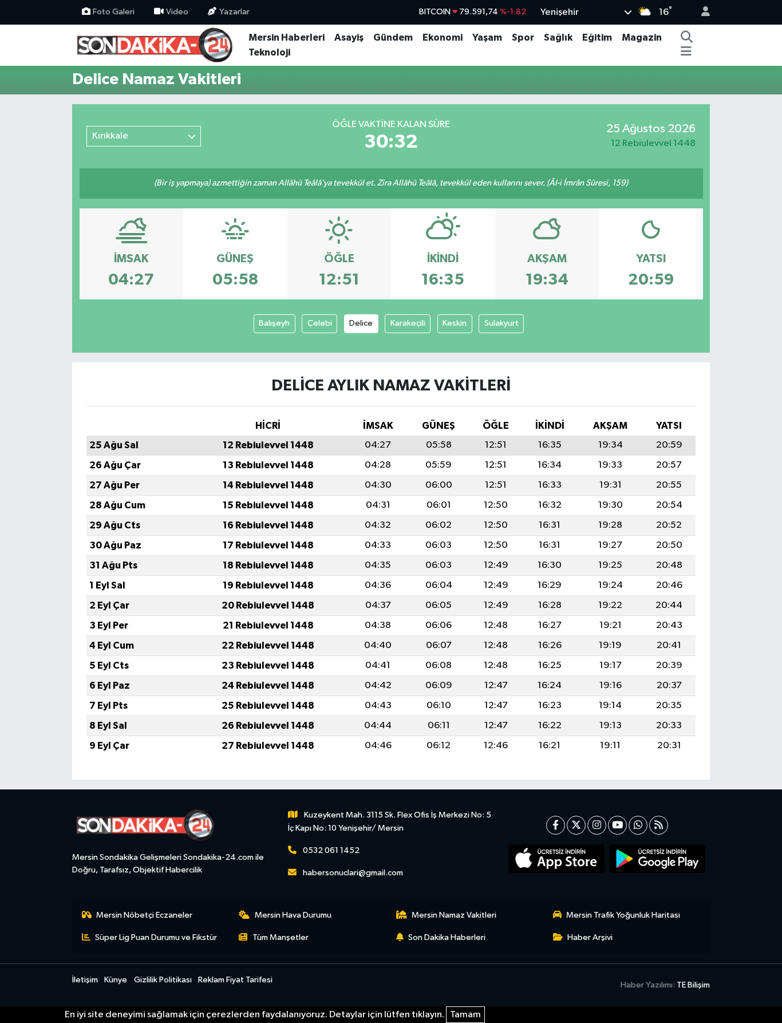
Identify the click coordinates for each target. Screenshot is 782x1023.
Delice (361, 323)
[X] (576, 825)
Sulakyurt (501, 323)
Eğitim (597, 37)
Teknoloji (269, 52)
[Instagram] (596, 825)
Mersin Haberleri (286, 37)
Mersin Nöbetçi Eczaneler (144, 915)
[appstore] (556, 858)
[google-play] (657, 858)
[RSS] (658, 825)
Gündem (393, 37)
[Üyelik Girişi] (701, 12)
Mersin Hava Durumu (293, 915)
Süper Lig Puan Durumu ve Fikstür (156, 937)
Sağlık (558, 37)
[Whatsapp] (638, 825)
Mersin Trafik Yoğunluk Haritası (623, 915)
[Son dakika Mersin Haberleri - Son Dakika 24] (158, 44)
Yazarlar (234, 11)
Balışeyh (274, 323)
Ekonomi (442, 37)
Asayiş (349, 37)
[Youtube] (617, 825)
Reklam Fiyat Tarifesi (235, 979)
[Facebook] (555, 825)
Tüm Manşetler (280, 937)
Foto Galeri (114, 11)
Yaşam (487, 37)
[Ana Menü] (686, 52)
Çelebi (319, 323)
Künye (115, 979)
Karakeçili (407, 323)
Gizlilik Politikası (163, 979)
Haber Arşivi (590, 937)
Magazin (642, 37)
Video (177, 11)
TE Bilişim (693, 985)
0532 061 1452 (331, 850)
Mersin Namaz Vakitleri (454, 915)
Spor (523, 37)
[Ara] (687, 37)
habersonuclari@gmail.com (353, 872)
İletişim (85, 979)
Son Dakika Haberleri (446, 937)
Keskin (455, 323)
